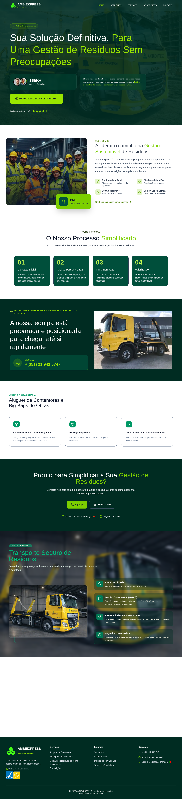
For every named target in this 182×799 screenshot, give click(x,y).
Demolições (55, 768)
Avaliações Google (18, 111)
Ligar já (79, 504)
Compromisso (100, 756)
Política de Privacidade (105, 761)
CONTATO (167, 5)
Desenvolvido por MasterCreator (91, 793)
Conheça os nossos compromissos (111, 202)
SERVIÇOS (132, 5)
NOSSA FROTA (150, 5)
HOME (101, 5)
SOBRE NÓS (115, 5)
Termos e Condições (104, 765)
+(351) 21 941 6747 (42, 364)
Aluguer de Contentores (61, 752)
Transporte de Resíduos (61, 756)
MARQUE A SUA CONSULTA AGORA (37, 99)
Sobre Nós (99, 752)
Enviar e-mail (104, 504)
